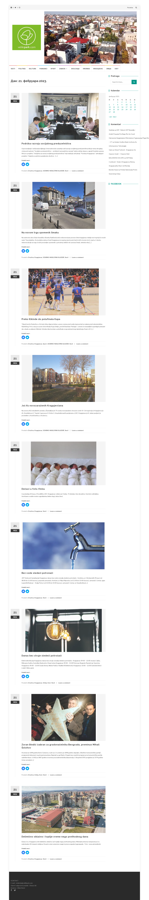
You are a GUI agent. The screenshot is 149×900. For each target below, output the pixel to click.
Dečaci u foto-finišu (33, 489)
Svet (116, 69)
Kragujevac (98, 69)
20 (110, 109)
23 (122, 109)
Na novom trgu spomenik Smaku (40, 232)
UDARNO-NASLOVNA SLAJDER (53, 171)
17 (126, 107)
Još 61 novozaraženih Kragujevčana (42, 405)
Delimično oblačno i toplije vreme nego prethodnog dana (55, 836)
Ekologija (75, 69)
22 (118, 109)
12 (135, 105)
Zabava (62, 69)
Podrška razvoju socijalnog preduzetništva (46, 143)
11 (131, 105)
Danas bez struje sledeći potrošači (42, 655)
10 (126, 105)
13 (110, 107)
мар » (115, 117)
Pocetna (130, 8)
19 (135, 107)
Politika (22, 69)
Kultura (32, 69)
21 (114, 109)
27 (110, 112)
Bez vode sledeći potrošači (37, 573)
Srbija (108, 69)
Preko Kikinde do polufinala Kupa (41, 319)
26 (135, 109)
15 (118, 107)
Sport (53, 69)
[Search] (134, 82)
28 (114, 112)
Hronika (86, 69)
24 (126, 109)
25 (131, 109)
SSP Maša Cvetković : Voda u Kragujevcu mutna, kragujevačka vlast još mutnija (122, 162)
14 (114, 107)
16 (122, 107)
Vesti (13, 69)
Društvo (31, 171)
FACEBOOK (116, 184)
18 (131, 107)
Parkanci (43, 69)
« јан (110, 117)
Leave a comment (78, 171)
